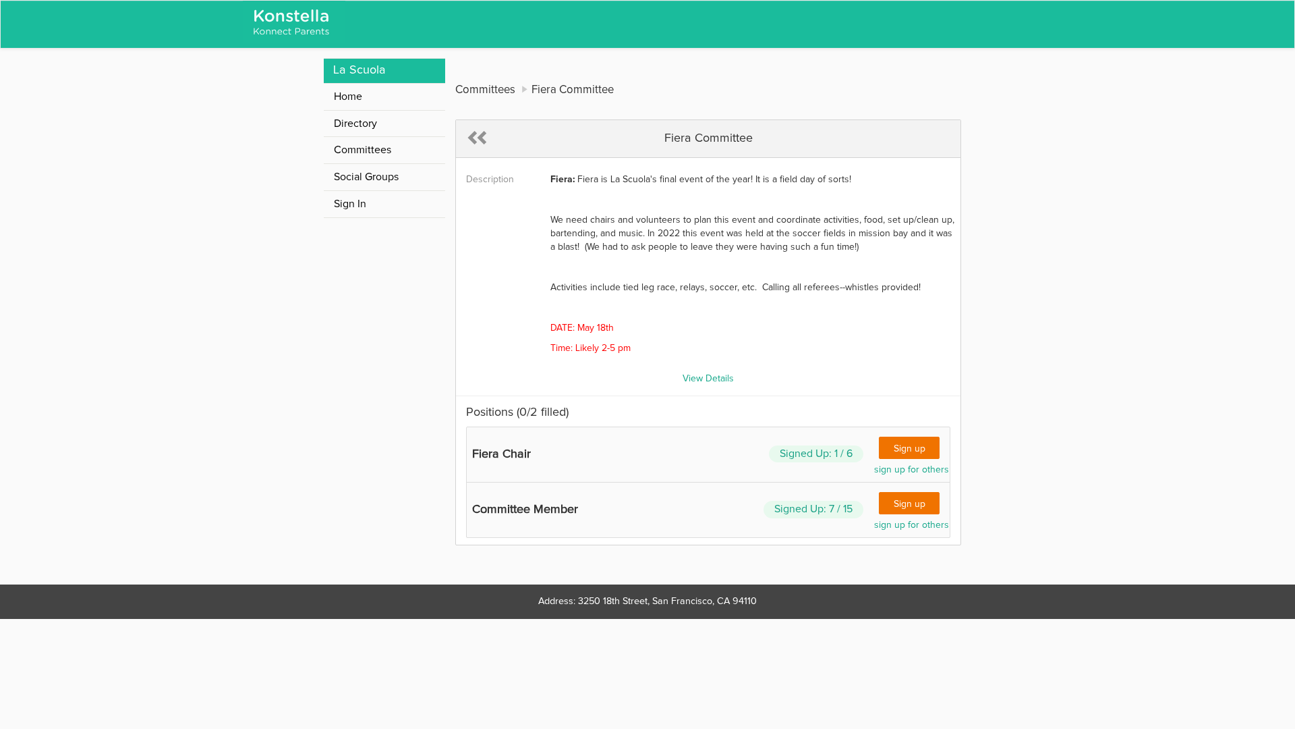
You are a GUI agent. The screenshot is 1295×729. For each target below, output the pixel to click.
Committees (362, 149)
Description (490, 179)
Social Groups (366, 176)
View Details (708, 378)
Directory (355, 123)
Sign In (350, 203)
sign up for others (911, 470)
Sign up (909, 449)
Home (348, 96)
